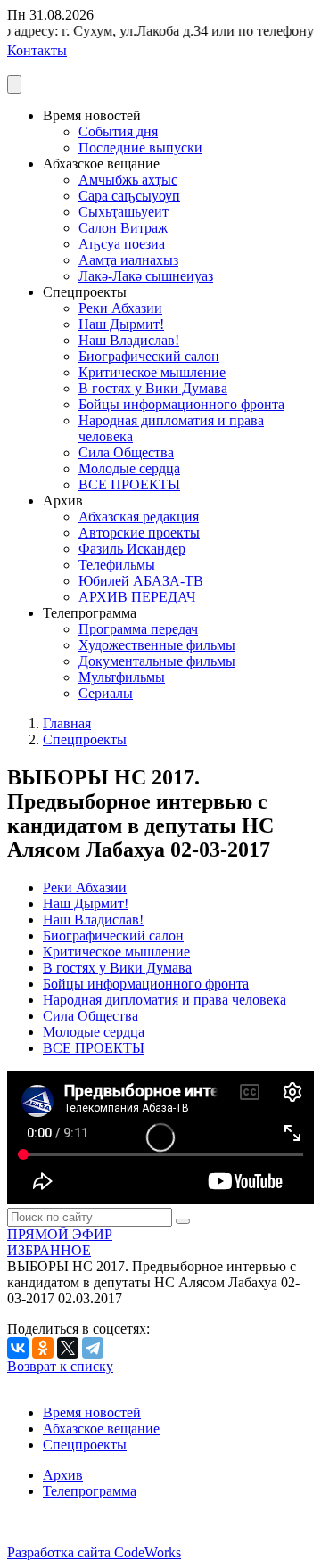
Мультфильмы (121, 677)
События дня (118, 131)
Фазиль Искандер (131, 548)
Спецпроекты (85, 739)
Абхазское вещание (101, 1428)
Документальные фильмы (156, 661)
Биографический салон (148, 356)
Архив (63, 1474)
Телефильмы (116, 564)
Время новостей (92, 1412)
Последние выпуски (140, 147)
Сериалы (105, 693)
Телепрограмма (89, 1490)
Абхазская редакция (138, 516)
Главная (67, 723)
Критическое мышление (152, 372)
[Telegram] (92, 1348)
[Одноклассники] (43, 1348)
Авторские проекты (139, 532)
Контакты (37, 50)
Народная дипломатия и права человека (164, 999)
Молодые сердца (129, 468)
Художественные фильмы (156, 645)
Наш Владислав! (128, 340)
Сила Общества (126, 452)
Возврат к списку (60, 1366)
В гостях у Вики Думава (152, 388)
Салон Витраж (123, 227)
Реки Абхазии (120, 308)
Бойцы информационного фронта (181, 404)
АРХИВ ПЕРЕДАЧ (136, 596)
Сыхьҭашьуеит (123, 211)
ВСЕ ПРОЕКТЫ (129, 484)
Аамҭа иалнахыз (128, 259)
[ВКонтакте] (18, 1348)
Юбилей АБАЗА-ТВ (140, 580)
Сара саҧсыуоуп (129, 195)
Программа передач (138, 628)
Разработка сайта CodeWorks (94, 1552)
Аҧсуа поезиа (121, 243)
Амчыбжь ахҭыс (127, 179)
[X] (67, 1348)
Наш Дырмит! (121, 324)
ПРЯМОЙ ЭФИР (59, 1234)
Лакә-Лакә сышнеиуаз (145, 275)
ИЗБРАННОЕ (49, 1250)
